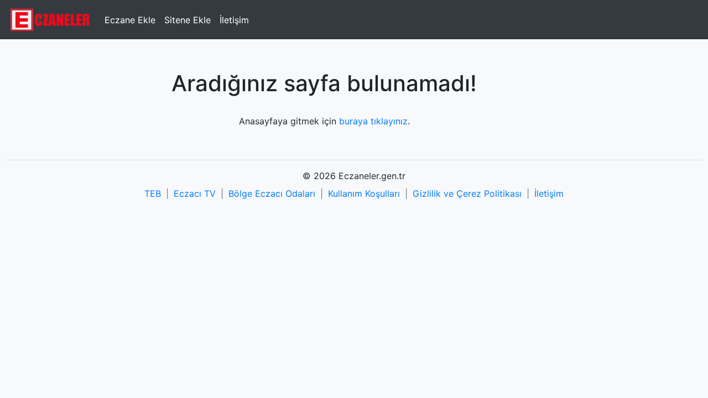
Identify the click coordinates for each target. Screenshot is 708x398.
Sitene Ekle (187, 19)
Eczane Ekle (130, 19)
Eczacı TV (195, 193)
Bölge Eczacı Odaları (271, 193)
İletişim (234, 19)
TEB (152, 193)
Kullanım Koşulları (364, 193)
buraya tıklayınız (373, 121)
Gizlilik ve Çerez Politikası (467, 193)
